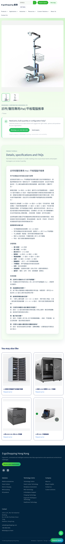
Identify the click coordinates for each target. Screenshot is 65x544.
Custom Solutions (42, 11)
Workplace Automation (30, 487)
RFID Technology (28, 489)
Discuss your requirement (11, 464)
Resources (31, 11)
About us (47, 481)
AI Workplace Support (30, 492)
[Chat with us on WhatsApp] (61, 533)
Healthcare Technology (30, 502)
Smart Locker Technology (31, 484)
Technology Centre (29, 481)
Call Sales (22, 7)
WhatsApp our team (7, 530)
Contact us (48, 487)
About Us (53, 11)
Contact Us (4, 15)
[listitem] (6, 97)
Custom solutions (50, 489)
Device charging (6, 487)
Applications (12, 11)
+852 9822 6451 (6, 528)
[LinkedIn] (7, 470)
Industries (22, 11)
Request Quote (43, 2)
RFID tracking (6, 489)
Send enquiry (35, 130)
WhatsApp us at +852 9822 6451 (19, 130)
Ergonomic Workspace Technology (30, 498)
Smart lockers (6, 484)
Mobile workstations (8, 481)
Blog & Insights (49, 484)
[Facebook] (3, 470)
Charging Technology (30, 495)
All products (5, 492)
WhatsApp (53, 2)
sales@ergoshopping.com (9, 525)
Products (3, 11)
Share (4, 113)
